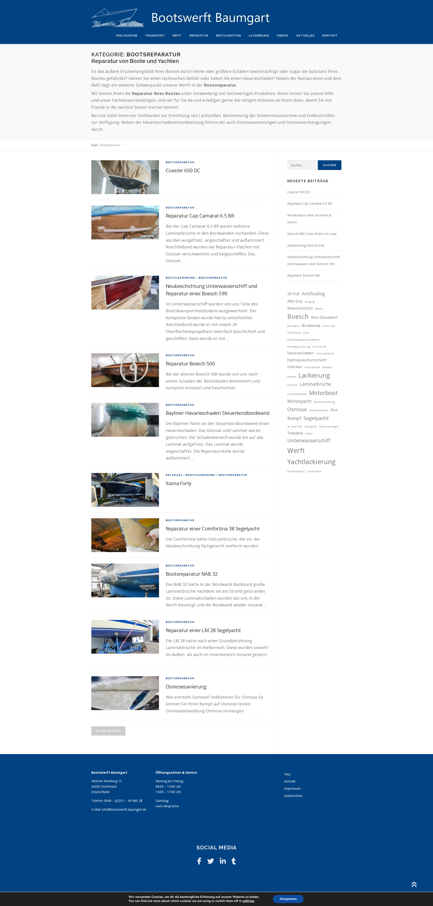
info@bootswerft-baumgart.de (124, 809)
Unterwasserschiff (308, 440)
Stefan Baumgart (329, 426)
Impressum (292, 788)
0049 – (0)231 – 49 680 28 (123, 800)
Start (94, 145)
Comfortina (294, 332)
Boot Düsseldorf (324, 317)
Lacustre (292, 384)
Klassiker (327, 367)
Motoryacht (299, 401)
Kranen (291, 376)
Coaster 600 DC (183, 170)
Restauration (228, 35)
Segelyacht (316, 418)
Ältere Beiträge (108, 731)
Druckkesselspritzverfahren (303, 339)
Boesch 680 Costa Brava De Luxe (312, 234)
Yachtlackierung (311, 461)
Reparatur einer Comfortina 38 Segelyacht (213, 528)
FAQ (287, 774)
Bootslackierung (180, 277)
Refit (177, 35)
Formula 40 (319, 346)
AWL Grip (295, 301)
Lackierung (259, 35)
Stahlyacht (310, 426)
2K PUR (293, 294)
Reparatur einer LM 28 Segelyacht (203, 630)
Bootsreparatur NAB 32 (192, 573)
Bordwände (311, 325)
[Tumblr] (234, 861)
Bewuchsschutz (300, 308)
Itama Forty (178, 483)
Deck (306, 332)
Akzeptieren (288, 899)
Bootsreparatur (180, 162)
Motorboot (323, 393)
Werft (296, 450)
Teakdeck (295, 433)
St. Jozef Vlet (294, 426)
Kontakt (330, 35)
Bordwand (293, 326)
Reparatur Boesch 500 (190, 363)
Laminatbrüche (315, 384)
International (312, 367)
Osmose (297, 409)
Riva (334, 410)
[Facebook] (199, 861)
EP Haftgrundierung (298, 346)
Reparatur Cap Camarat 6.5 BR (200, 215)
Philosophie (126, 35)
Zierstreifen (314, 471)
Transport (155, 35)
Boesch (298, 316)
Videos (282, 35)
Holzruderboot (325, 353)
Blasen (319, 308)
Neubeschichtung (324, 402)
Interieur (294, 367)
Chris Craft (329, 326)
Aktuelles (305, 35)
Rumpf (294, 418)
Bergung (310, 301)
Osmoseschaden (318, 410)
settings (248, 901)
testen (309, 433)
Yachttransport (296, 471)
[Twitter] (210, 861)
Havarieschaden (300, 353)
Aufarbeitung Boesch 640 (305, 245)
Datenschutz (293, 796)
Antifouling (313, 294)
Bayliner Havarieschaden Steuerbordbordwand (217, 412)
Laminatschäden (297, 394)
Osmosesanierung (186, 686)
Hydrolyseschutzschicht (307, 360)
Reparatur (198, 35)
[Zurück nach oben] (414, 885)
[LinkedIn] (223, 861)
